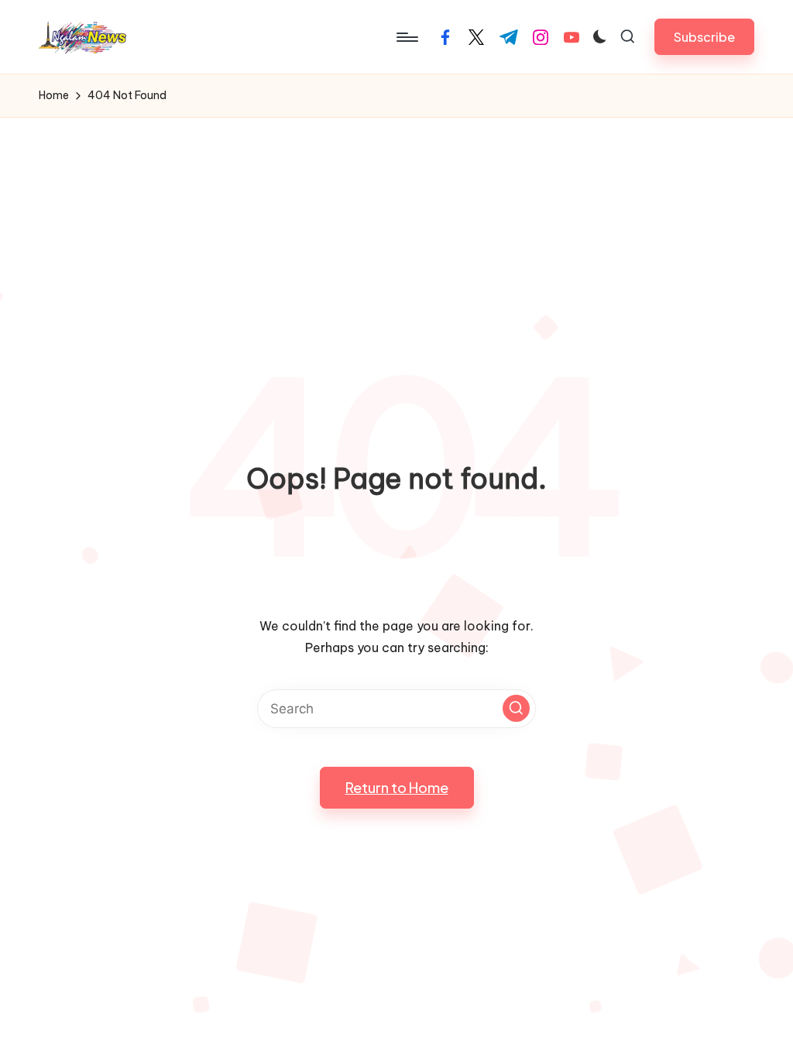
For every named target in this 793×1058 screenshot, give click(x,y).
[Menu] (406, 37)
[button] (704, 37)
